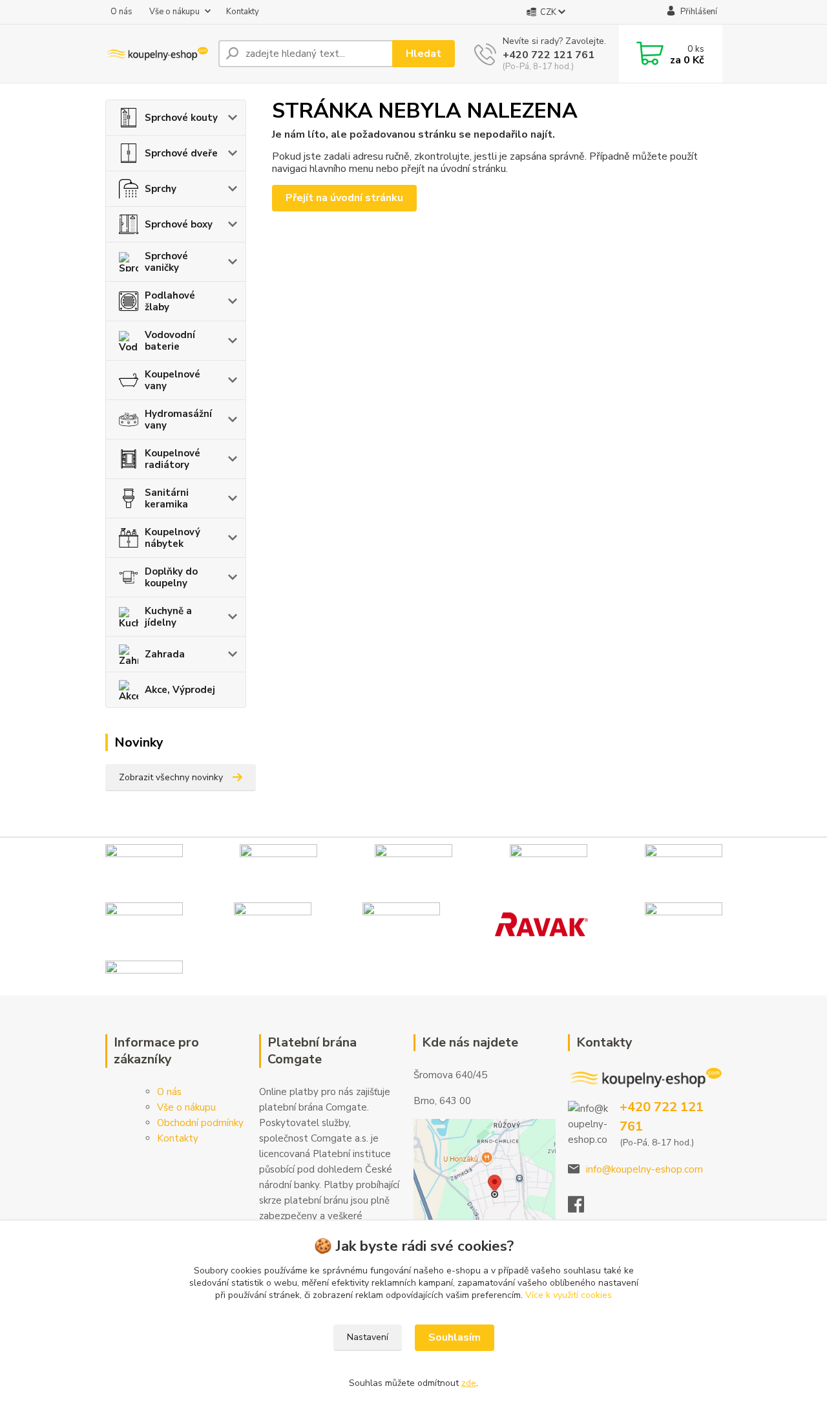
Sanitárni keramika (167, 498)
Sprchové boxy (179, 224)
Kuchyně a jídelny (168, 616)
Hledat (423, 54)
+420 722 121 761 (548, 55)
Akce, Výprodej (180, 689)
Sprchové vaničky (166, 262)
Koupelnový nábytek (172, 538)
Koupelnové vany (172, 380)
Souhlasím (454, 1337)
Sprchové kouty (181, 117)
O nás (121, 11)
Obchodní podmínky (200, 1122)
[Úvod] (156, 54)
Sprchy (160, 188)
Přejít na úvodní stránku (344, 198)
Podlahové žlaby (170, 301)
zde (468, 1383)
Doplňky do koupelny (171, 577)
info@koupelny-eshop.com (644, 1169)
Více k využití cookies (568, 1295)
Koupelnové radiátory (172, 459)
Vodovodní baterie (170, 340)
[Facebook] (582, 1208)
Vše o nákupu (174, 11)
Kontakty (242, 11)
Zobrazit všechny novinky (171, 777)
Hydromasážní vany (178, 419)
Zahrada (165, 654)
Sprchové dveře (181, 153)
